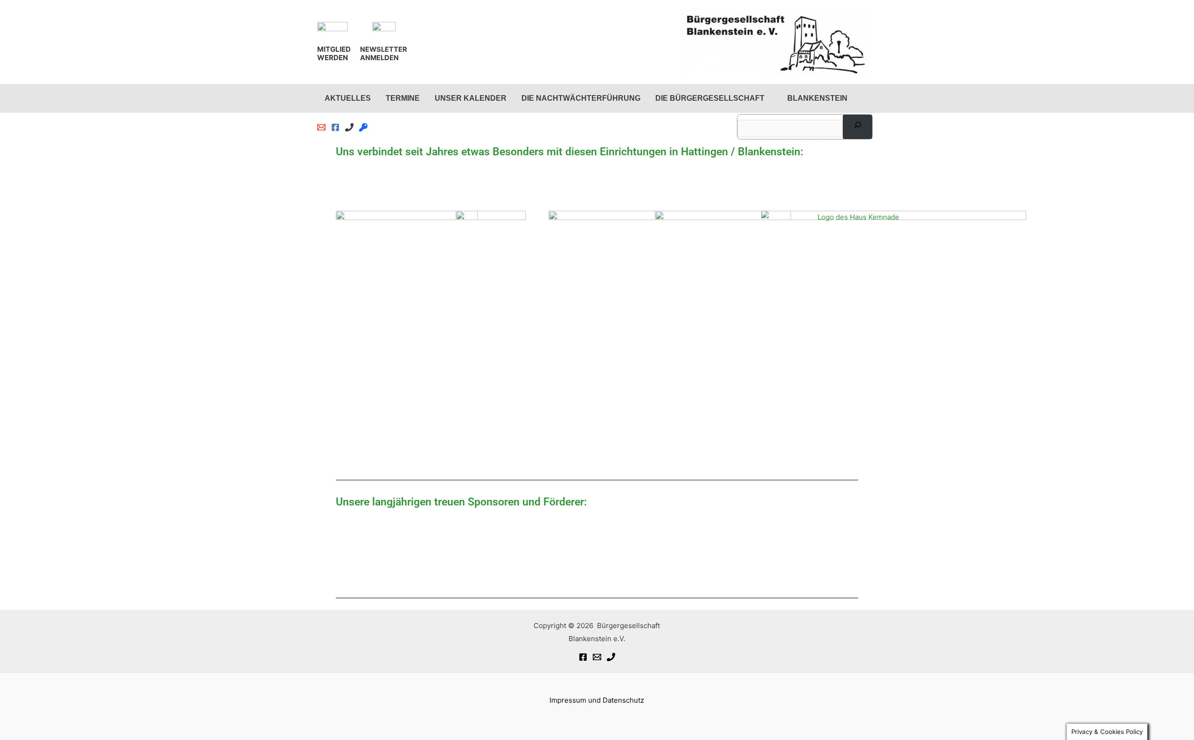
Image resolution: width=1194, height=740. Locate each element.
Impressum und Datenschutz (596, 700)
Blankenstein (817, 98)
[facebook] (335, 127)
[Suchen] (857, 127)
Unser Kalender (471, 98)
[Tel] (611, 657)
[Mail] (597, 657)
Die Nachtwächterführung (580, 98)
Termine (403, 98)
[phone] (349, 127)
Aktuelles (348, 98)
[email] (321, 127)
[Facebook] (583, 657)
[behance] (363, 127)
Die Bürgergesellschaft (709, 98)
